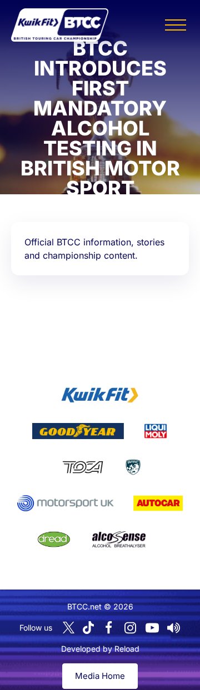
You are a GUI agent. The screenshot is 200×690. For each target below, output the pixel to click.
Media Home (100, 676)
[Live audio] (174, 627)
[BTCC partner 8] (54, 539)
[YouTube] (152, 627)
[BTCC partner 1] (100, 395)
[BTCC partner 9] (119, 539)
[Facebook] (109, 627)
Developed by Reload (100, 648)
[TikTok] (88, 627)
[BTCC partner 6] (65, 503)
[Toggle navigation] (175, 25)
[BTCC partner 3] (155, 431)
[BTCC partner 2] (78, 431)
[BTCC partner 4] (82, 467)
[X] (68, 627)
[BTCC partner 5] (133, 467)
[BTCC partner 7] (158, 503)
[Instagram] (130, 627)
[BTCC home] (59, 25)
